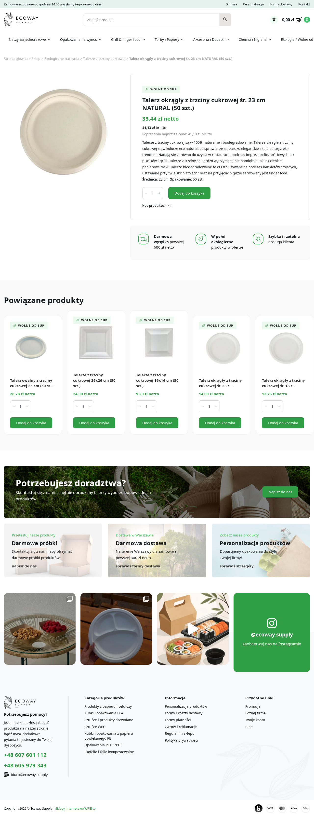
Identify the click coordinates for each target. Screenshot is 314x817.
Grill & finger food (126, 39)
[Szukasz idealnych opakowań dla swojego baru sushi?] (193, 629)
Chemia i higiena (253, 39)
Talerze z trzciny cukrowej (104, 58)
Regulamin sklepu (180, 733)
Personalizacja (253, 4)
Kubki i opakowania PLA (103, 713)
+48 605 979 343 (25, 765)
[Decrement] (146, 193)
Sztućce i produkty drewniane (108, 720)
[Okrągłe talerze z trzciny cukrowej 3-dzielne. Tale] (116, 629)
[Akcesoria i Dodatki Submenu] (229, 39)
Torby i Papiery (167, 39)
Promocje (253, 706)
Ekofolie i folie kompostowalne (109, 751)
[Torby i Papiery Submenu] (183, 39)
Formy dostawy (281, 4)
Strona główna (16, 58)
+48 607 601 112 (25, 754)
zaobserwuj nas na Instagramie (272, 644)
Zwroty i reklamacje (181, 726)
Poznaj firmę (255, 713)
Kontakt (304, 4)
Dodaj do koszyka (189, 193)
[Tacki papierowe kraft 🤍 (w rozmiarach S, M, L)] (40, 629)
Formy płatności (178, 720)
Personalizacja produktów (186, 706)
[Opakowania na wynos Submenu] (101, 39)
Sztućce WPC (94, 726)
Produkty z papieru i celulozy (108, 706)
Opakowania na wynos (78, 39)
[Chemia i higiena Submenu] (271, 39)
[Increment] (159, 193)
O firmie (231, 4)
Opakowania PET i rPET (103, 745)
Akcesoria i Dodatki (208, 39)
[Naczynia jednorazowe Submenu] (50, 39)
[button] (225, 19)
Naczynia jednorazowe (27, 39)
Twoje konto (255, 720)
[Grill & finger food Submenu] (145, 39)
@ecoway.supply (272, 634)
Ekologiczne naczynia (61, 58)
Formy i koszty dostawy (183, 713)
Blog (249, 726)
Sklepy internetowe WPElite (75, 808)
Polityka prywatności (181, 740)
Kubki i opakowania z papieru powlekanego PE (108, 736)
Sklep (36, 58)
